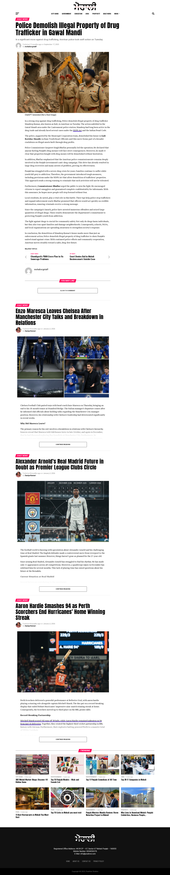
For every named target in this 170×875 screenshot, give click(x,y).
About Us (76, 861)
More (116, 13)
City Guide (55, 13)
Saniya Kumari (30, 331)
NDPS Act (77, 130)
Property (96, 13)
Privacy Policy (98, 861)
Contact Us (86, 861)
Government (66, 13)
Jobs (87, 13)
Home (68, 861)
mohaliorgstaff (31, 47)
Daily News (107, 13)
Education (78, 13)
